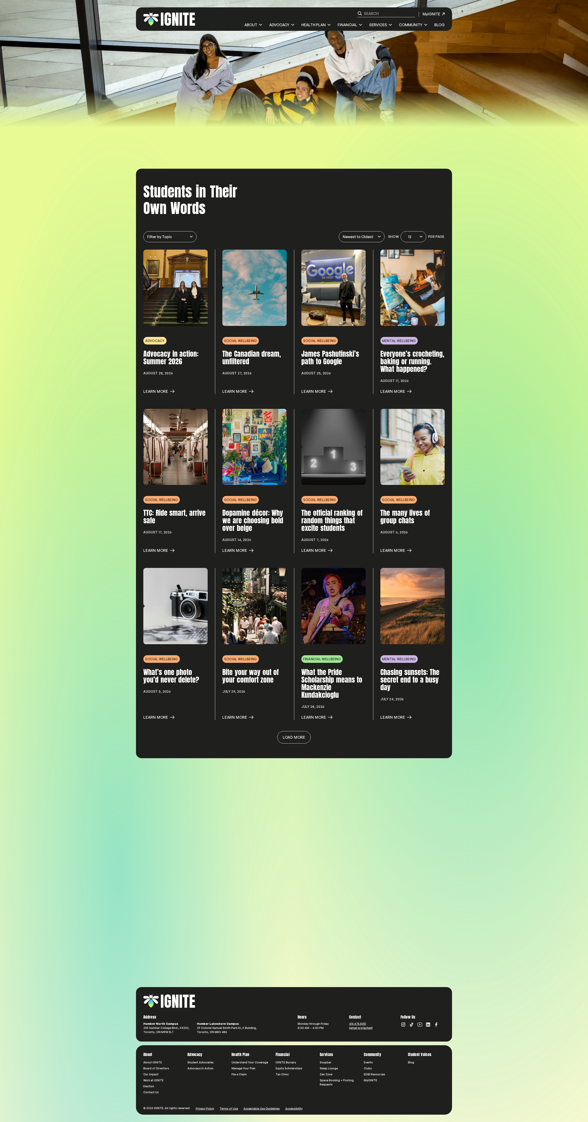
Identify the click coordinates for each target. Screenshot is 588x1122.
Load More (294, 737)
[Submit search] (360, 13)
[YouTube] (420, 1024)
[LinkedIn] (428, 1024)
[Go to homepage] (169, 1001)
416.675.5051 (357, 1023)
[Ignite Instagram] (403, 1024)
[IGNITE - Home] (169, 19)
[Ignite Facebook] (436, 1024)
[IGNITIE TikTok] (411, 1024)
